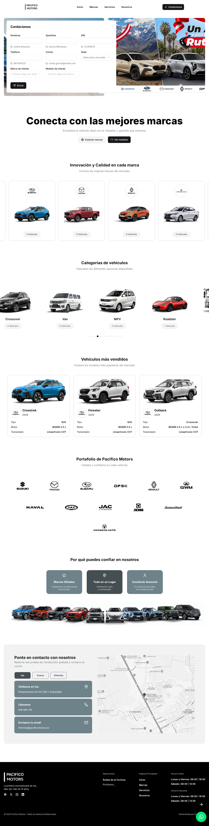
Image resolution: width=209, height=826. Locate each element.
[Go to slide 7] (102, 336)
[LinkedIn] (23, 794)
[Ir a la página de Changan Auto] (104, 528)
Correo (49, 52)
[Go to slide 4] (95, 336)
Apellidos (51, 35)
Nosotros (126, 7)
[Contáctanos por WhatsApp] (201, 817)
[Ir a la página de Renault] (154, 486)
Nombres (15, 35)
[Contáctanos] (201, 804)
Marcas (143, 785)
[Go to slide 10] (109, 336)
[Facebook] (5, 794)
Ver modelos (121, 139)
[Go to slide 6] (99, 336)
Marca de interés (19, 69)
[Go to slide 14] (118, 336)
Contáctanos (175, 7)
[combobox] (96, 57)
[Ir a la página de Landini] (173, 507)
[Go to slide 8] (104, 336)
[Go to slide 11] (111, 336)
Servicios (109, 7)
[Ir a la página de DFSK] (121, 486)
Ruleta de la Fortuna (114, 779)
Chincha (58, 675)
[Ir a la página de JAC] (71, 507)
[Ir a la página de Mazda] (54, 486)
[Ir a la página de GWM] (186, 486)
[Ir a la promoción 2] (106, 92)
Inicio (80, 7)
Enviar (20, 85)
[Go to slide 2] (90, 336)
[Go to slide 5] (97, 336)
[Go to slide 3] (92, 336)
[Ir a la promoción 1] (101, 92)
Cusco (40, 675)
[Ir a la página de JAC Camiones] (105, 507)
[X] (11, 794)
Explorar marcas (94, 139)
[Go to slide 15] (120, 336)
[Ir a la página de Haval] (35, 507)
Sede (84, 52)
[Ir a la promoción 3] (109, 92)
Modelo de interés (55, 69)
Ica (22, 675)
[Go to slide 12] (113, 336)
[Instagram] (17, 794)
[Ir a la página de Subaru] (87, 486)
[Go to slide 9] (107, 336)
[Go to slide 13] (116, 336)
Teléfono (15, 52)
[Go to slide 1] (88, 336)
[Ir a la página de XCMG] (138, 507)
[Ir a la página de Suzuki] (22, 486)
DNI (83, 35)
